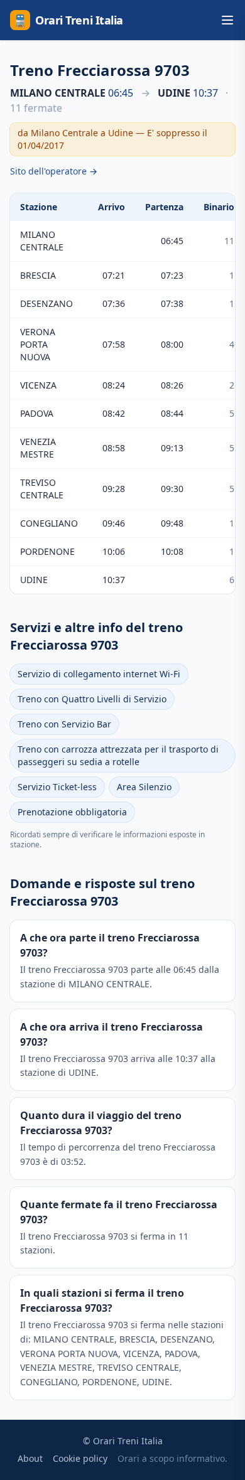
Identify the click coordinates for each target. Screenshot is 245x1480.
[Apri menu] (227, 20)
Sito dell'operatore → (53, 171)
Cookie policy (80, 1458)
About (30, 1458)
